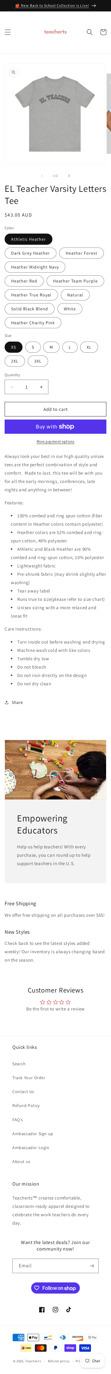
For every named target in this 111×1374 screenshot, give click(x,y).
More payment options (56, 441)
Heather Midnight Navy (35, 267)
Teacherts (33, 1361)
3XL (38, 361)
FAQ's (17, 1119)
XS (13, 347)
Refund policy (59, 1361)
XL (89, 347)
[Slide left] (42, 176)
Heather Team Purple (75, 281)
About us (21, 1161)
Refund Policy (26, 1105)
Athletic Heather (28, 239)
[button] (7, 32)
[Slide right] (69, 176)
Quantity (12, 374)
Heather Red (24, 281)
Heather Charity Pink (33, 322)
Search (19, 1063)
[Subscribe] (91, 1266)
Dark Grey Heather (30, 253)
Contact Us (23, 1091)
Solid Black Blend (29, 309)
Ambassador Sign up (32, 1133)
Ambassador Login (31, 1147)
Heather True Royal (31, 295)
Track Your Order (29, 1077)
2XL (14, 361)
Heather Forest (81, 253)
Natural (75, 295)
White (70, 309)
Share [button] (17, 702)
